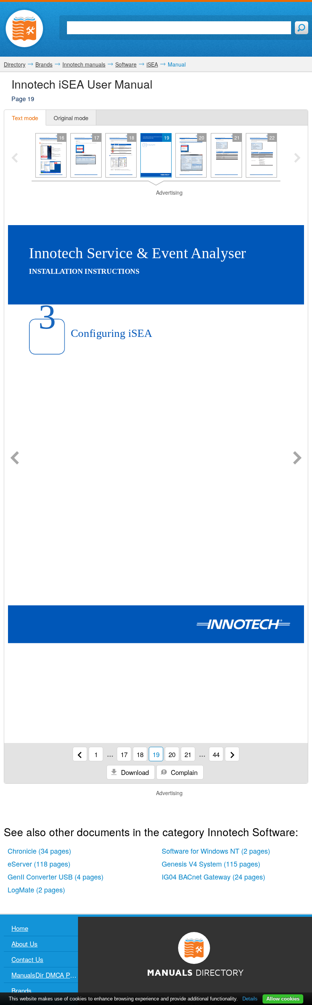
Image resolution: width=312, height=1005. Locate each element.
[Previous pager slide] (14, 158)
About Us (24, 943)
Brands (21, 990)
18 (140, 754)
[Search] (301, 27)
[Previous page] (14, 458)
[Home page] (24, 28)
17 (124, 754)
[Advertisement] (156, 206)
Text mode (25, 118)
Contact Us (27, 959)
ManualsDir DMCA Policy (44, 975)
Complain (183, 772)
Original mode (71, 118)
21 (188, 754)
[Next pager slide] (297, 158)
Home (19, 928)
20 (172, 754)
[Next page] (297, 458)
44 (216, 754)
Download (134, 772)
